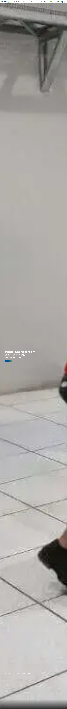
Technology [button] (26, 1)
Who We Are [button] (16, 1)
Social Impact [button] (42, 1)
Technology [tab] (23, 673)
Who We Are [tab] (7, 673)
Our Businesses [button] (20, 1)
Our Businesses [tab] (16, 673)
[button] (52, 1)
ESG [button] (24, 1)
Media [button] (45, 1)
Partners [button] (30, 1)
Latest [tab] (29, 673)
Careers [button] (32, 1)
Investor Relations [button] (36, 1)
